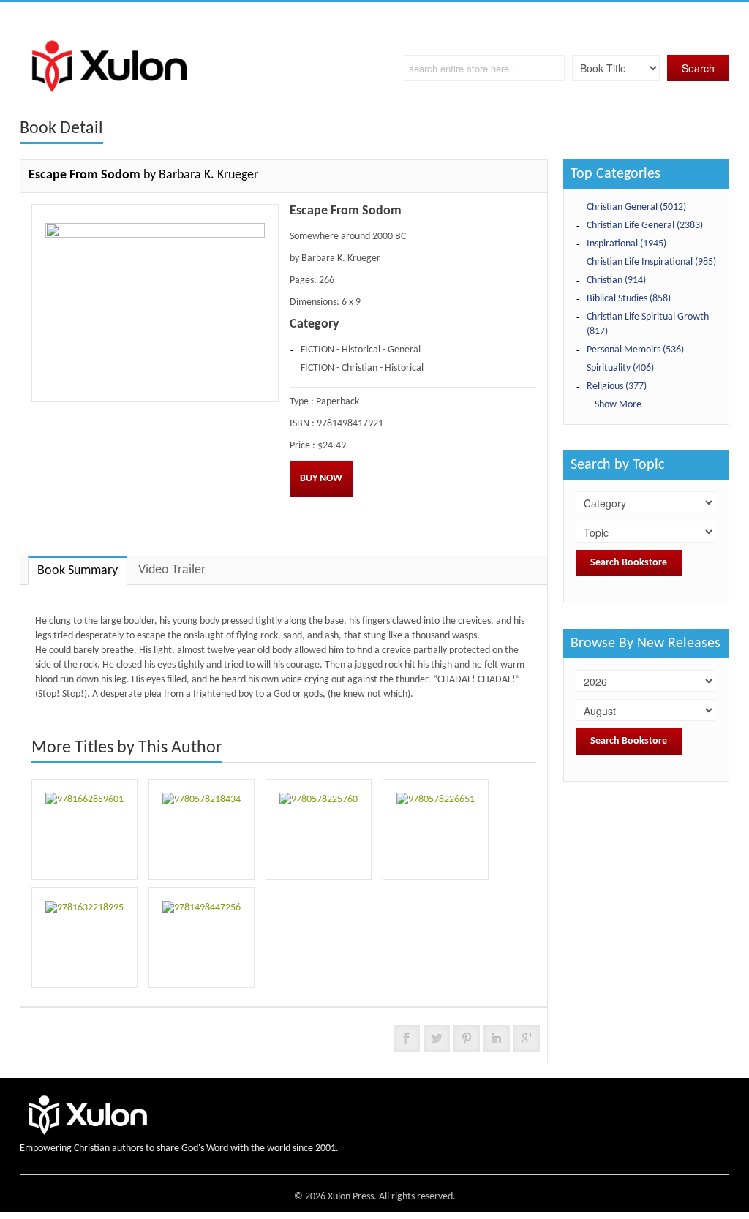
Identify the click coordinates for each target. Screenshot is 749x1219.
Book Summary (77, 571)
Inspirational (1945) (626, 243)
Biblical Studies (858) (629, 298)
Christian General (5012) (636, 207)
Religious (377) (617, 386)
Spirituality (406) (620, 368)
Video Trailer (172, 570)
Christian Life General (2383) (645, 225)
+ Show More (614, 404)
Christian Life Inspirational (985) (651, 262)
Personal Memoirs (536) (635, 349)
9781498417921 (350, 423)
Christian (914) (616, 280)
